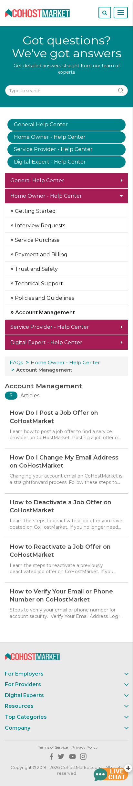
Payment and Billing (40, 254)
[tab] (66, 180)
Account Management (44, 312)
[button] (66, 181)
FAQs (16, 362)
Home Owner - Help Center (65, 362)
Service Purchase (37, 240)
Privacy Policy (84, 747)
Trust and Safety (36, 269)
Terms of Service (53, 747)
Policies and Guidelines (44, 298)
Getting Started (35, 211)
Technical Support (38, 283)
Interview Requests (39, 226)
